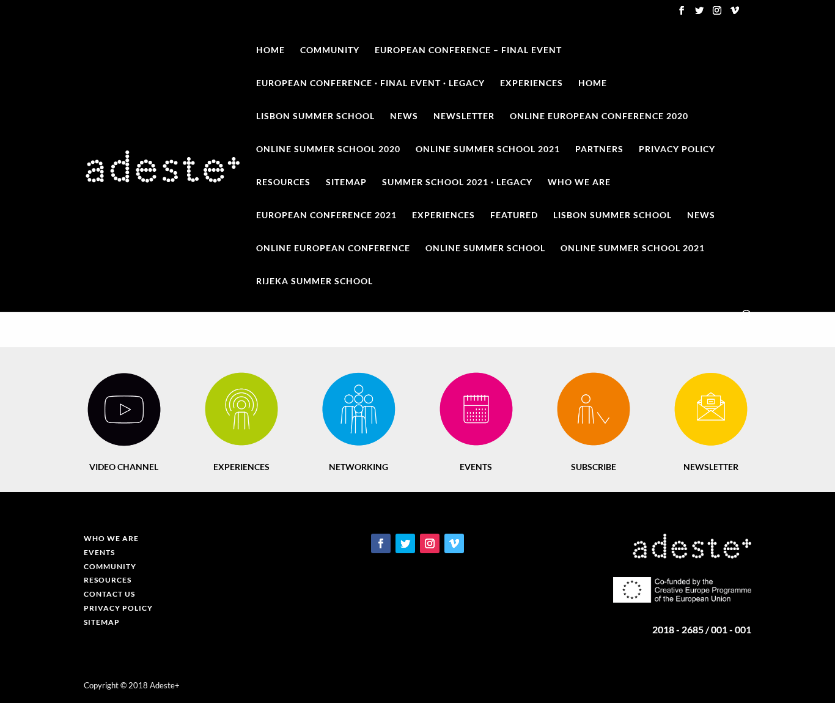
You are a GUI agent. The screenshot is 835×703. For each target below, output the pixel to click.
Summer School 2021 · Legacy (457, 182)
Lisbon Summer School (612, 215)
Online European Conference (333, 248)
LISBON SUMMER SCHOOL (315, 116)
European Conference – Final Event (468, 50)
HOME (592, 83)
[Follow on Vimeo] (454, 543)
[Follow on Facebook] (381, 543)
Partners (599, 149)
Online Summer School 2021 (488, 149)
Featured (514, 215)
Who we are (579, 182)
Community (329, 50)
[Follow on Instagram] (430, 543)
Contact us (109, 593)
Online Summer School (485, 248)
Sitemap (346, 182)
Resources (283, 182)
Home (270, 50)
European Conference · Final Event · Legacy (370, 83)
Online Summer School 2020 (328, 149)
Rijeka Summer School (314, 281)
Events (99, 552)
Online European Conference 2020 (599, 116)
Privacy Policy (677, 149)
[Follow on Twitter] (405, 543)
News (404, 116)
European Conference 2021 (326, 215)
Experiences (531, 83)
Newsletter (464, 116)
